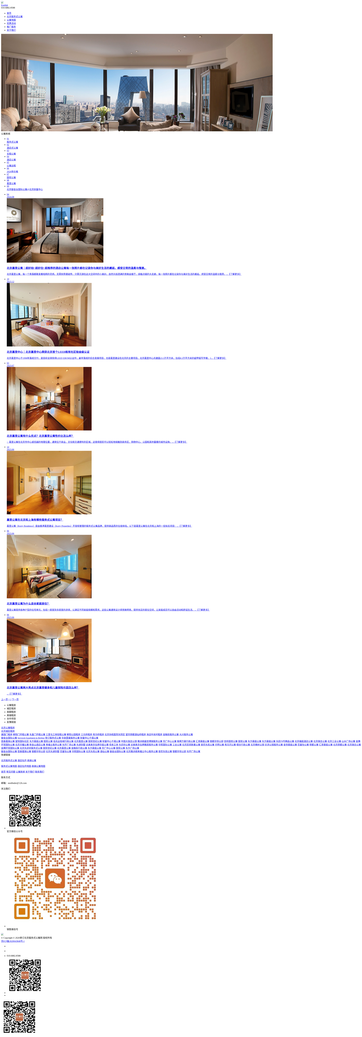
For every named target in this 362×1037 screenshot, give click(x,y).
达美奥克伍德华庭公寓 (97, 744)
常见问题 (10, 772)
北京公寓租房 (8, 728)
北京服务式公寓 (15, 16)
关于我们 (11, 30)
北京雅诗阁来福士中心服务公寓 (142, 751)
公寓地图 (11, 20)
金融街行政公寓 (79, 748)
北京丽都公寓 (340, 744)
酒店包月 (22, 760)
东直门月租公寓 (37, 734)
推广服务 (11, 27)
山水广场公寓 (348, 741)
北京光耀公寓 (22, 744)
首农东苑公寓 (207, 744)
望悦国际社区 (22, 741)
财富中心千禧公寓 (89, 738)
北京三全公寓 (334, 741)
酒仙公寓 (104, 751)
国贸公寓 (48, 741)
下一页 (15, 699)
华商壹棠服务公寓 (71, 738)
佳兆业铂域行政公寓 (63, 741)
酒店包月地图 (24, 766)
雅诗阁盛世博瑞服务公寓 (149, 741)
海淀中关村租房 (154, 734)
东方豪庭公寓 (36, 741)
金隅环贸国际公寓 (10, 748)
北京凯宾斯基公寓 (191, 744)
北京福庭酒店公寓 (304, 741)
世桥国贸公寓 (231, 741)
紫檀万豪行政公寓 (186, 741)
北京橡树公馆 (257, 744)
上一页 (4, 699)
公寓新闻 (20, 772)
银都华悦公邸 (216, 741)
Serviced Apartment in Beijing (31, 738)
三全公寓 (177, 744)
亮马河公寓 (230, 744)
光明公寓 (219, 744)
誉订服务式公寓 (53, 738)
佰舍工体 (113, 744)
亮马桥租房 (98, 734)
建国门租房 (6, 734)
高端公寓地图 (38, 766)
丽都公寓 (313, 744)
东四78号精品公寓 (285, 741)
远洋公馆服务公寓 (274, 744)
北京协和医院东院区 (115, 734)
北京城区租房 (8, 731)
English (4, 5)
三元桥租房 (86, 734)
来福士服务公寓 (54, 744)
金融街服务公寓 (171, 734)
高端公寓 (31, 760)
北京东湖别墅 (52, 751)
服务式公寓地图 (9, 766)
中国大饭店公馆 (129, 741)
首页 (9, 13)
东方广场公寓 (132, 748)
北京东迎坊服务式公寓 (31, 748)
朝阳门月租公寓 (21, 734)
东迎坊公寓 (124, 744)
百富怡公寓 (303, 744)
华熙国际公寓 (165, 744)
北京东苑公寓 (93, 751)
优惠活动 (11, 23)
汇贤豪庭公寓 (202, 741)
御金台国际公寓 (9, 738)
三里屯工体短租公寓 (56, 734)
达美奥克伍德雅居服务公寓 (144, 744)
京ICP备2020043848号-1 (13, 941)
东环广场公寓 (69, 744)
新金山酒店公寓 (37, 744)
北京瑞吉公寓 (320, 741)
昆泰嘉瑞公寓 (8, 741)
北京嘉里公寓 (81, 741)
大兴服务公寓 (186, 734)
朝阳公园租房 (73, 734)
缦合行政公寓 (243, 744)
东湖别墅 (80, 744)
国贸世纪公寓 (95, 741)
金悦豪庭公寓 (290, 744)
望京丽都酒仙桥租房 (136, 734)
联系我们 (39, 772)
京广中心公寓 (169, 741)
